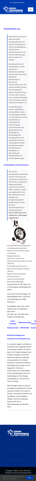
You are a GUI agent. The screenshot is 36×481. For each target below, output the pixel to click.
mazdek (21, 470)
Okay (29, 477)
